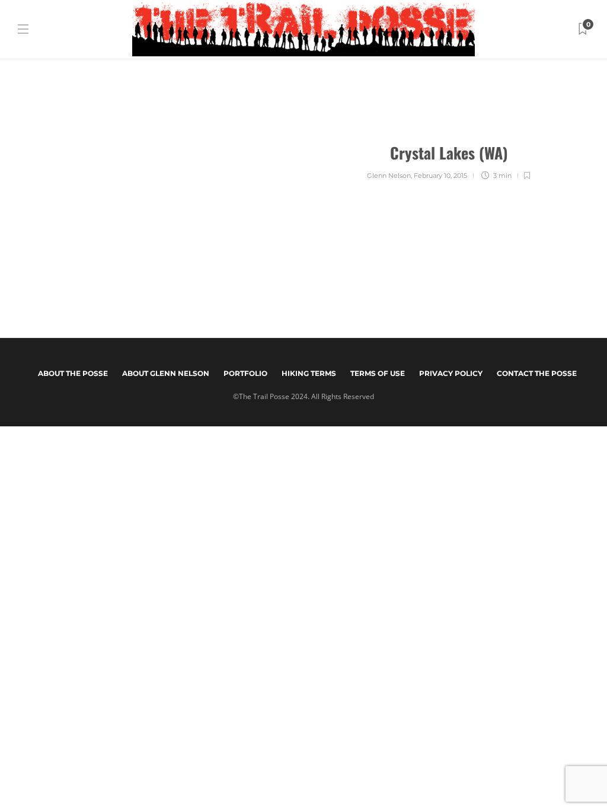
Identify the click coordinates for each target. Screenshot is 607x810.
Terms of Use (377, 373)
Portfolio (245, 373)
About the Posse (73, 373)
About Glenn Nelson (165, 373)
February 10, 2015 (440, 175)
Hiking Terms (309, 373)
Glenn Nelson (389, 175)
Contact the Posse (537, 373)
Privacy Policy (451, 373)
